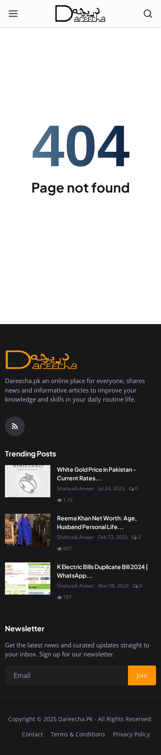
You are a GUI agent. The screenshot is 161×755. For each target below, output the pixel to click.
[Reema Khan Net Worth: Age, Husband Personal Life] (27, 530)
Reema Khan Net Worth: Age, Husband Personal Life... (97, 522)
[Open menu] (13, 14)
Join (142, 675)
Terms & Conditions (78, 734)
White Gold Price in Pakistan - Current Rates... (96, 474)
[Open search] (148, 14)
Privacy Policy (131, 734)
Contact (32, 734)
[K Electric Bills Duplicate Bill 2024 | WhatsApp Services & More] (27, 578)
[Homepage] (80, 14)
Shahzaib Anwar (75, 488)
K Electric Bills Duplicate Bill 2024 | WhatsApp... (102, 571)
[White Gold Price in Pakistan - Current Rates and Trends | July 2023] (27, 481)
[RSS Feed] (15, 426)
